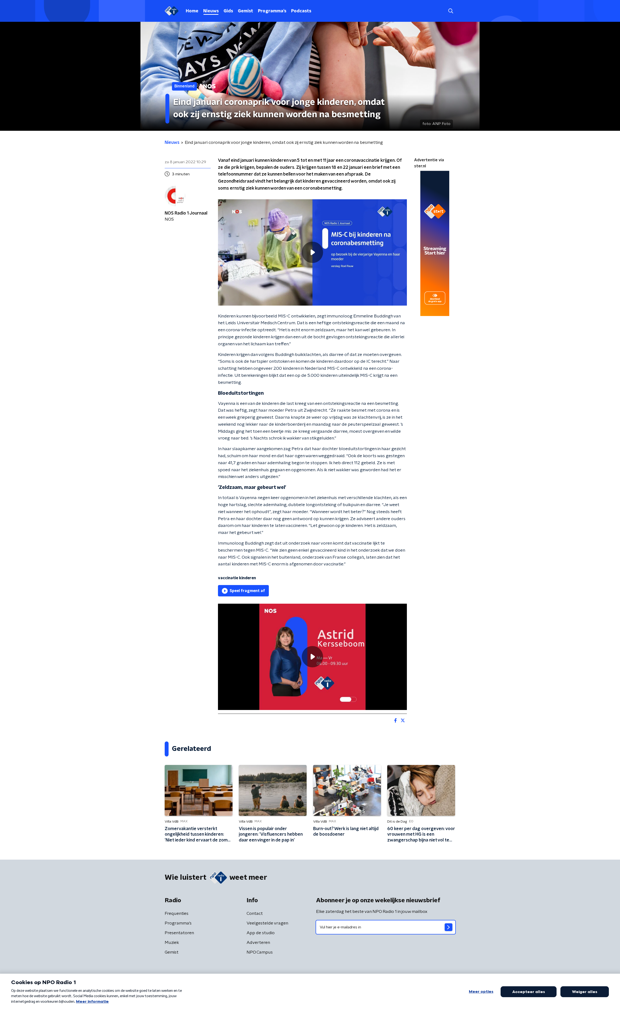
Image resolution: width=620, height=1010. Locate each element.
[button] (450, 11)
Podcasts (301, 11)
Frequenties (176, 913)
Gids (228, 11)
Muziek (172, 943)
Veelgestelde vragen (267, 923)
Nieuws (211, 11)
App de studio (261, 933)
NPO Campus (260, 952)
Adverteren (258, 943)
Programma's (272, 11)
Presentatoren (179, 933)
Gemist (245, 11)
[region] (312, 252)
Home (192, 11)
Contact (255, 913)
